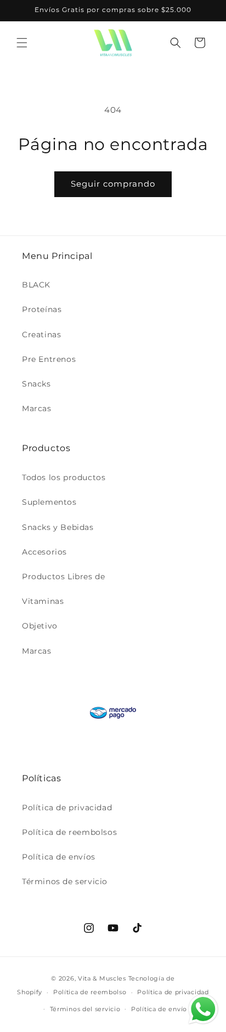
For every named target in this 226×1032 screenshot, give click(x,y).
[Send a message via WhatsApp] (203, 1009)
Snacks (36, 384)
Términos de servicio (65, 881)
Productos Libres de (63, 576)
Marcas (37, 408)
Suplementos (49, 502)
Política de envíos (58, 857)
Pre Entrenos (49, 359)
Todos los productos (63, 477)
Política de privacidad (67, 807)
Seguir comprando (113, 183)
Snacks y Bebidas (58, 527)
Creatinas (41, 334)
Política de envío (159, 1009)
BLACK (36, 285)
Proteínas (41, 309)
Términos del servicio (85, 1009)
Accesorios (44, 552)
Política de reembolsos (69, 832)
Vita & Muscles (102, 978)
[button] (22, 43)
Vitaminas (43, 601)
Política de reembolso (90, 992)
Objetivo (40, 626)
